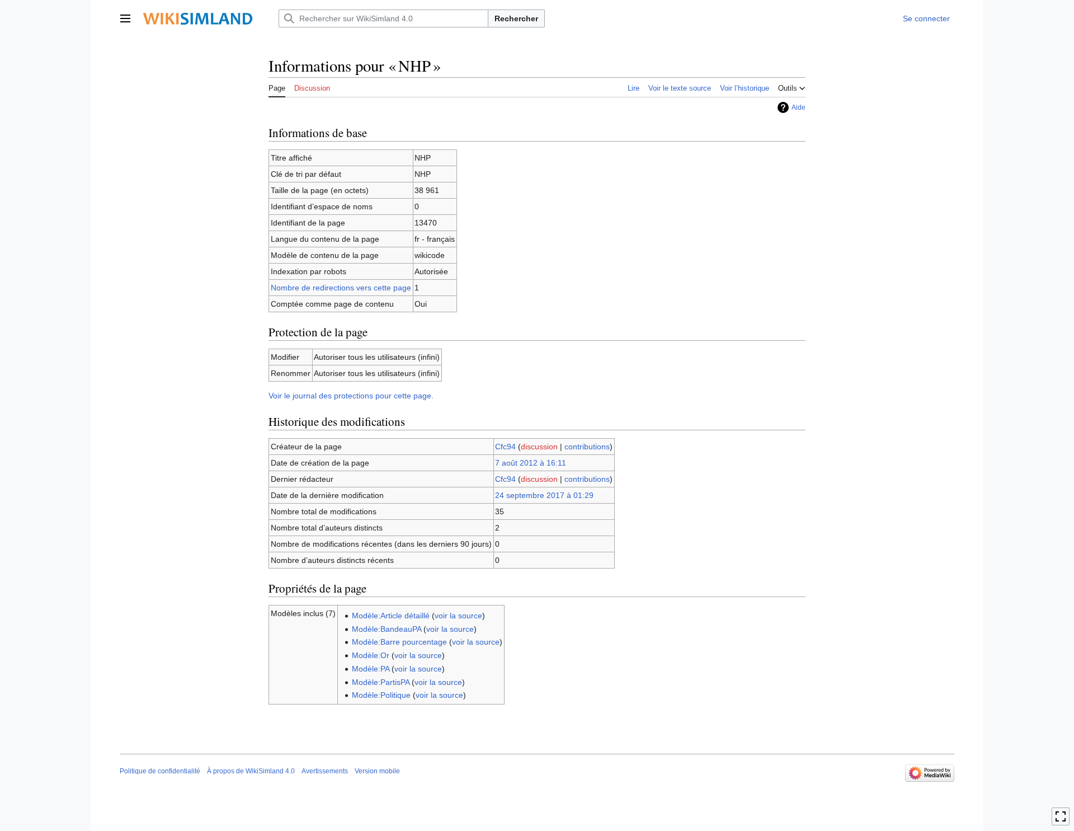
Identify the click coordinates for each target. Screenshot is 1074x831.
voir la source (458, 615)
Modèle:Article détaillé (391, 615)
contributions (587, 446)
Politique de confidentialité (160, 771)
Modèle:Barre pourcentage (399, 641)
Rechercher (516, 18)
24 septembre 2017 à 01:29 (544, 495)
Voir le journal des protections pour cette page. (351, 395)
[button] (125, 18)
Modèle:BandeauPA (386, 629)
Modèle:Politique (381, 695)
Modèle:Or (370, 655)
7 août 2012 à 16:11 (530, 462)
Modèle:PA (370, 668)
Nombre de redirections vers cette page (341, 287)
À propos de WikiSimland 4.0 (251, 771)
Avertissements (325, 771)
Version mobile (377, 771)
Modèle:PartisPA (380, 682)
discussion (539, 446)
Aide (798, 107)
